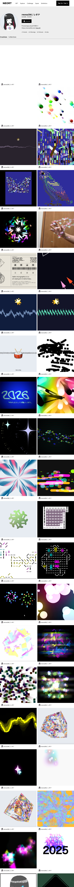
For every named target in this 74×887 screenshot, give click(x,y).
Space (37, 3)
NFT (17, 3)
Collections (12, 37)
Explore (22, 3)
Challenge (30, 3)
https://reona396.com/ (28, 28)
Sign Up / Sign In (63, 3)
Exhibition (44, 3)
